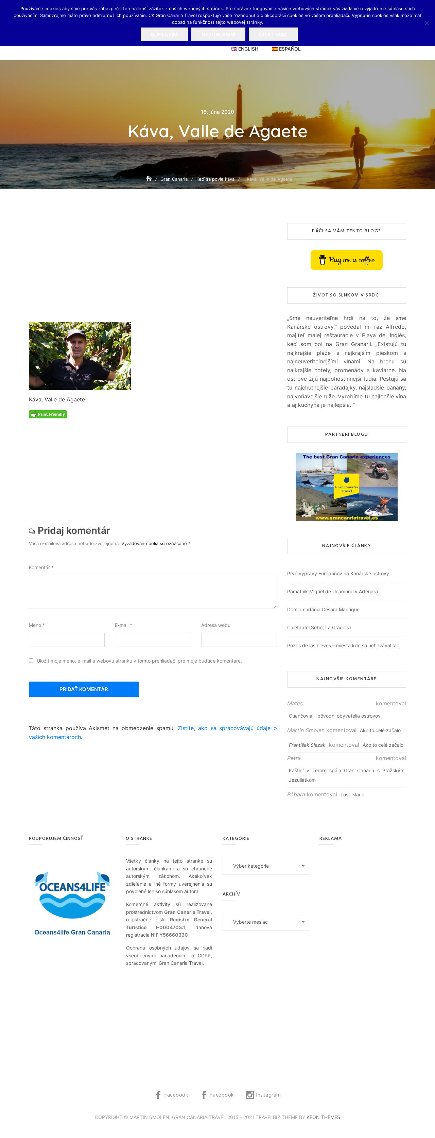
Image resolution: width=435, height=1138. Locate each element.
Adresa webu (215, 625)
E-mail (123, 625)
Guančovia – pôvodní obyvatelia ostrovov (335, 716)
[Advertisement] (155, 272)
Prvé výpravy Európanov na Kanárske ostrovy (338, 573)
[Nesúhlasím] (426, 23)
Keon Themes (323, 1117)
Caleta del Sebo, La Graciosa (319, 627)
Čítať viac (273, 34)
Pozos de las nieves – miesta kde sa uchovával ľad (343, 645)
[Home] (149, 179)
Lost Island (353, 794)
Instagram (268, 1095)
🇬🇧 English (244, 49)
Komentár (41, 567)
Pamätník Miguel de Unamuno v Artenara (332, 591)
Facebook (176, 1095)
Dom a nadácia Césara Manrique (323, 609)
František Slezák (307, 745)
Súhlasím (164, 34)
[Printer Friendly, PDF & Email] (48, 414)
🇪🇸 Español (286, 49)
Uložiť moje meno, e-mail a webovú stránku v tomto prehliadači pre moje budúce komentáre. (139, 661)
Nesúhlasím (218, 34)
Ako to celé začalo (380, 730)
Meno (37, 625)
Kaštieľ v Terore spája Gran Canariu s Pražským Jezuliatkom (346, 775)
